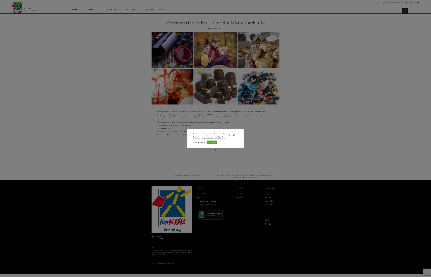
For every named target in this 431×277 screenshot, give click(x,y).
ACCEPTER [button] (212, 142)
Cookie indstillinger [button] (199, 142)
